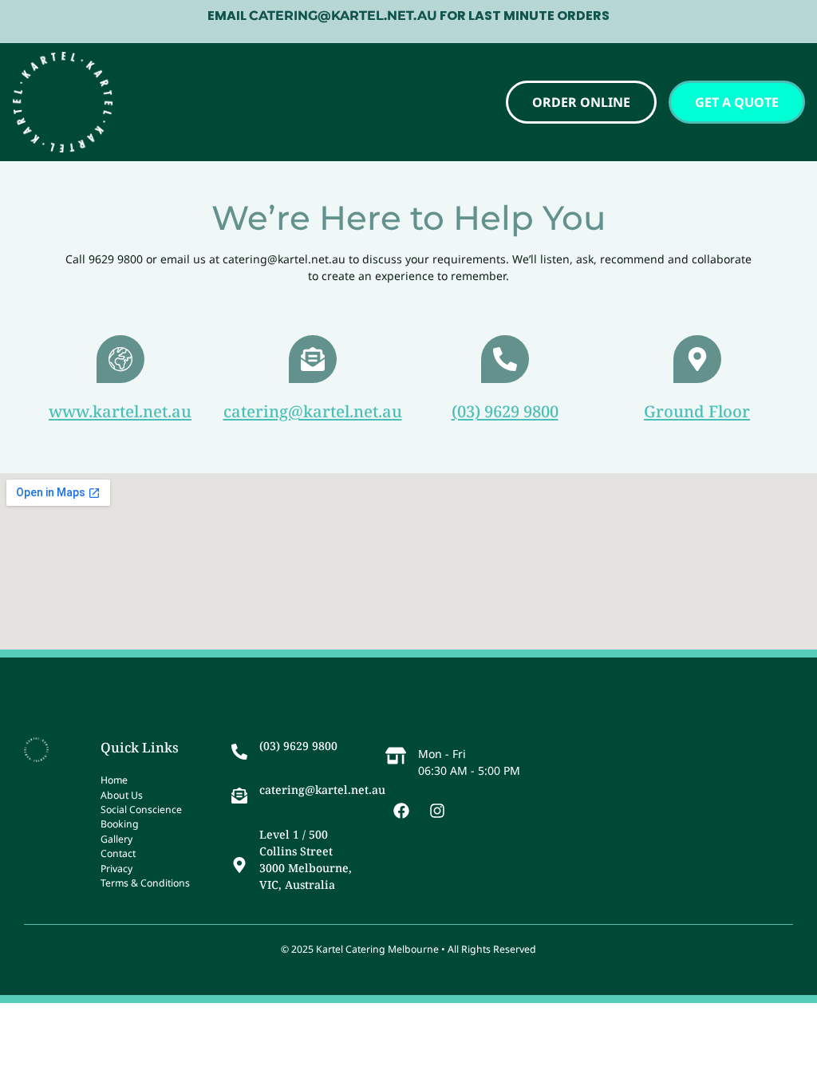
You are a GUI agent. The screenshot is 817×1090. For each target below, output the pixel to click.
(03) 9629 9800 (505, 411)
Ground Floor (697, 411)
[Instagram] (437, 811)
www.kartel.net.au (120, 411)
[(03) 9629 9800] (505, 359)
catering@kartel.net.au (312, 411)
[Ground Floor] (697, 359)
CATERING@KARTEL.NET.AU (343, 15)
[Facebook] (401, 811)
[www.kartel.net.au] (120, 359)
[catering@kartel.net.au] (313, 359)
